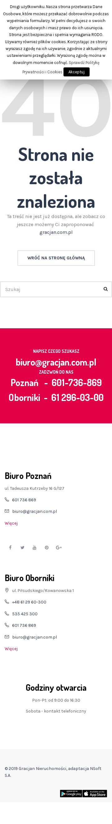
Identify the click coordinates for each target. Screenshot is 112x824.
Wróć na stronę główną (56, 258)
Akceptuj (76, 72)
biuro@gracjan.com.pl (56, 362)
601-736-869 (77, 382)
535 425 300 (25, 614)
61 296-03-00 (77, 397)
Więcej (11, 523)
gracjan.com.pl (56, 232)
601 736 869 (24, 500)
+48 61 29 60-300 (29, 602)
